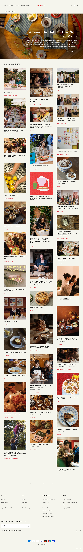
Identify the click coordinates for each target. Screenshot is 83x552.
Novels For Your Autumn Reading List (66, 470)
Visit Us (3, 499)
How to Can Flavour (12, 195)
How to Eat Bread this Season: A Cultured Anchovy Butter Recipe (67, 233)
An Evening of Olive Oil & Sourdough (40, 445)
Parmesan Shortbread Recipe (15, 375)
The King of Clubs (11, 321)
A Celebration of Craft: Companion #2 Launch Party (67, 207)
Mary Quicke (8, 92)
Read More (70, 51)
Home (5, 11)
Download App (67, 499)
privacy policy (18, 530)
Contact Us (25, 505)
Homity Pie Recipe (36, 307)
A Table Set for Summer (39, 166)
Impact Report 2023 (6, 508)
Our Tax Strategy (47, 510)
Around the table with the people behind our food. (67, 119)
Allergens (24, 502)
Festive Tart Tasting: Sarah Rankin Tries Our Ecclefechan (40, 387)
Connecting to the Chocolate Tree (64, 299)
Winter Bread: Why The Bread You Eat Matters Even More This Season (41, 282)
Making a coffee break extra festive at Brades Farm (41, 346)
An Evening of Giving (12, 414)
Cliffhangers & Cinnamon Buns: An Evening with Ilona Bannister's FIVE (41, 126)
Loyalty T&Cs (66, 508)
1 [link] (30, 483)
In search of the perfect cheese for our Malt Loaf (66, 365)
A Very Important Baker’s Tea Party (15, 257)
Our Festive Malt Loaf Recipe (15, 352)
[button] (6, 5)
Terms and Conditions (48, 499)
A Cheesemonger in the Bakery (39, 100)
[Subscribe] (28, 526)
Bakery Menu (4, 502)
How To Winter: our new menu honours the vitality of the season (67, 339)
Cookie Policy (46, 502)
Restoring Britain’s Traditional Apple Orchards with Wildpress (15, 453)
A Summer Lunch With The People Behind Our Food (13, 131)
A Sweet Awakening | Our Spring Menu (66, 259)
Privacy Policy (46, 505)
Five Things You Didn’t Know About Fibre (67, 397)
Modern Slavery (46, 508)
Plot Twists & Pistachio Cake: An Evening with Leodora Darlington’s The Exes (40, 240)
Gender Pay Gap (47, 513)
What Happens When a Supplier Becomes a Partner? (65, 86)
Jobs (2, 505)
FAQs (23, 499)
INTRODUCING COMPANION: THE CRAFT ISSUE (15, 290)
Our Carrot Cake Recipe (13, 226)
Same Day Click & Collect (70, 502)
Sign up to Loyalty (68, 505)
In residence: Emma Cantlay (67, 151)
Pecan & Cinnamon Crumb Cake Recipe (66, 182)
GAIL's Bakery (43, 544)
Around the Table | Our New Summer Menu (14, 156)
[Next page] (52, 483)
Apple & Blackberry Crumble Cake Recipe (67, 430)
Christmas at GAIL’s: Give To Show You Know (40, 413)
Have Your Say (26, 508)
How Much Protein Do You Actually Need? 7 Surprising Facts (41, 198)
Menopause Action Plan (49, 516)
